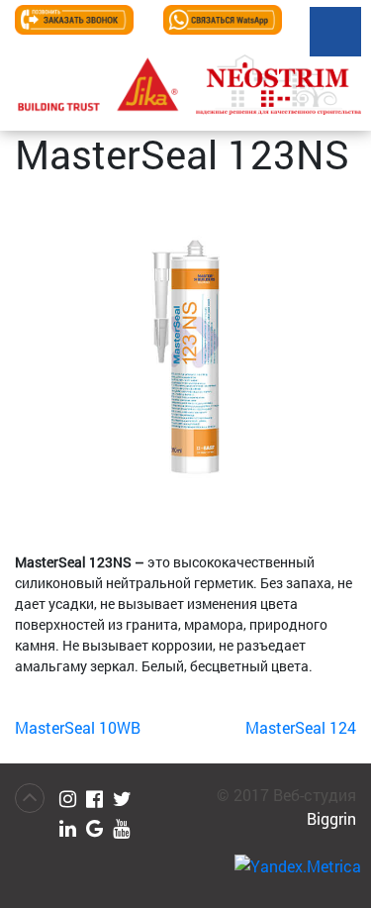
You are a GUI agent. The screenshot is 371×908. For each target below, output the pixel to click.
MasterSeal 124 (300, 727)
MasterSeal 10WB (77, 727)
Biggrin (331, 818)
